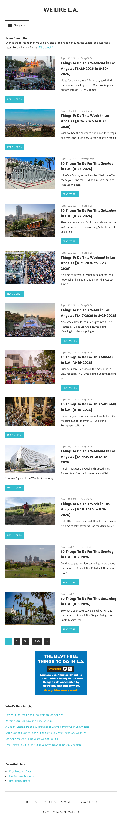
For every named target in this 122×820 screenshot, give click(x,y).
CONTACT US (48, 802)
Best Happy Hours (19, 781)
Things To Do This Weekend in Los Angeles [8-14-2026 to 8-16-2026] (88, 456)
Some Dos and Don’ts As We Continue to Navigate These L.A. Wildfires (45, 733)
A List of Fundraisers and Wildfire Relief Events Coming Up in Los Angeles (47, 727)
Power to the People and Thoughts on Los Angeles (34, 715)
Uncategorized (87, 158)
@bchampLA (45, 47)
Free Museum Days (20, 771)
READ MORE (13, 99)
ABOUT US (31, 802)
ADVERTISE (67, 802)
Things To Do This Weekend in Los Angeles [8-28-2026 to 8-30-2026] (88, 68)
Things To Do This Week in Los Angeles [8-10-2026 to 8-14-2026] (85, 509)
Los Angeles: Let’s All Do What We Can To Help (32, 739)
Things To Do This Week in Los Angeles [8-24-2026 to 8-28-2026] (85, 121)
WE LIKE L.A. (61, 9)
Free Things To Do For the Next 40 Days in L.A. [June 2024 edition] (43, 745)
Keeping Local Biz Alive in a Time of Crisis (29, 721)
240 (37, 641)
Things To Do (86, 58)
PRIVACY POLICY (88, 802)
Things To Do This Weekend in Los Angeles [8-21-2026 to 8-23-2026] (88, 263)
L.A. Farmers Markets (21, 776)
